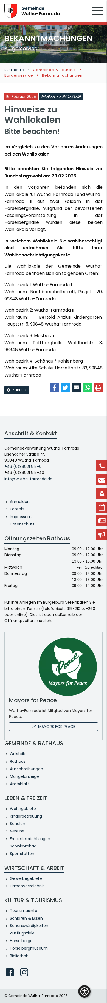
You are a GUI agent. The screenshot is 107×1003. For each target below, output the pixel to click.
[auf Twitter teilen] (65, 387)
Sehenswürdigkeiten (29, 925)
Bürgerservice (18, 75)
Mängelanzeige (24, 776)
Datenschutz (22, 524)
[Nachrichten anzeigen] (101, 520)
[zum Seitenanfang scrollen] (100, 991)
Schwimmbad (23, 846)
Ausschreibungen (26, 769)
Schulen (17, 823)
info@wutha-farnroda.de (28, 479)
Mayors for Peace (56, 726)
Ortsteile (18, 753)
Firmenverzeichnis (27, 886)
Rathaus (18, 761)
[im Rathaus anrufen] (101, 465)
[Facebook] (9, 972)
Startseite (14, 69)
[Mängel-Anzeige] (101, 534)
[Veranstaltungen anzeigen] (101, 507)
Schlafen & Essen (26, 918)
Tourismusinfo (23, 910)
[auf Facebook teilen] (54, 387)
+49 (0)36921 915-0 (22, 466)
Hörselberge (21, 940)
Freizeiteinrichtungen (30, 838)
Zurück (19, 390)
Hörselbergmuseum (29, 948)
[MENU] (97, 14)
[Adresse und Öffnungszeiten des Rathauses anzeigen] (101, 493)
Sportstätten (22, 853)
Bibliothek (19, 956)
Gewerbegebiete (26, 878)
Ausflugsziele (22, 933)
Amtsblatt (19, 784)
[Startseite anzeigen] (10, 10)
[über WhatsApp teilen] (87, 387)
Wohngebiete (23, 808)
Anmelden (20, 501)
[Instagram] (24, 972)
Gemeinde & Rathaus (54, 69)
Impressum (21, 516)
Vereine (17, 831)
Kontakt (17, 509)
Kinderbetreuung (26, 816)
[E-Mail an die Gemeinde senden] (101, 479)
